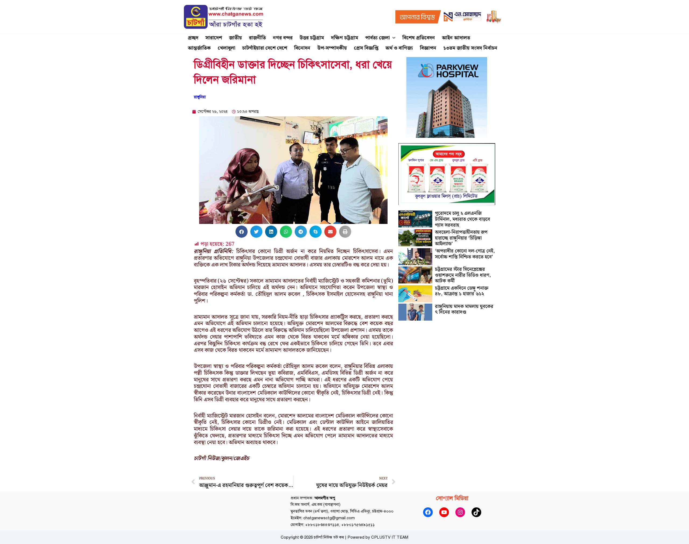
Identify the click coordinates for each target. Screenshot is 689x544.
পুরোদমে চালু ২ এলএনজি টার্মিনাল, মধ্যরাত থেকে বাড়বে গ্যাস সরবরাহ (462, 219)
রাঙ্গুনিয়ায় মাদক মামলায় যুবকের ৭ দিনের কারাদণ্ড (464, 309)
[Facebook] (428, 512)
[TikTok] (476, 512)
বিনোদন (302, 48)
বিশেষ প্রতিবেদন (418, 38)
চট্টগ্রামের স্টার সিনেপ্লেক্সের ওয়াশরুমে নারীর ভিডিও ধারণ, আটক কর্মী (463, 275)
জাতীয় (235, 38)
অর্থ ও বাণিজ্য (399, 48)
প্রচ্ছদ (193, 38)
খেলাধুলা (226, 48)
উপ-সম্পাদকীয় (332, 48)
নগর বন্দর (283, 38)
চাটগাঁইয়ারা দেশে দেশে (264, 48)
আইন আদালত (456, 38)
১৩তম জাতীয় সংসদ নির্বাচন (470, 48)
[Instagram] (460, 512)
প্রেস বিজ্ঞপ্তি (366, 48)
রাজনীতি (257, 38)
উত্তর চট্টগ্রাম (312, 38)
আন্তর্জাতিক (199, 48)
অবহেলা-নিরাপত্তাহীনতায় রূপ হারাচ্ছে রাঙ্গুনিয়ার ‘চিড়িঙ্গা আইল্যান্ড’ (461, 238)
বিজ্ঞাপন (428, 48)
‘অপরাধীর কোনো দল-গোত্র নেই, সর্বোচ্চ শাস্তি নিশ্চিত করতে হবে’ (465, 254)
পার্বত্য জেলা (377, 38)
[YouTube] (444, 512)
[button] (392, 38)
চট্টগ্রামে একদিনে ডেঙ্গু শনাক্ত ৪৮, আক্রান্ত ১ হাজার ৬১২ (461, 291)
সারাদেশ (213, 38)
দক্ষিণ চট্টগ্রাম (344, 38)
